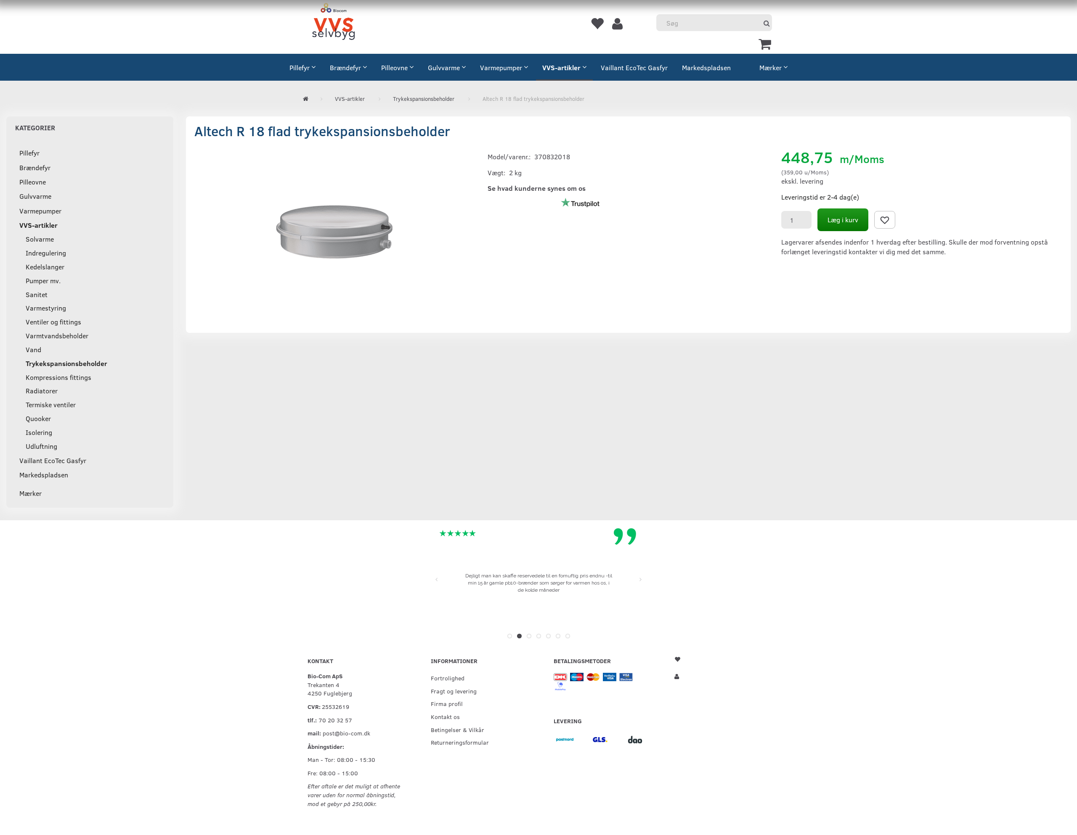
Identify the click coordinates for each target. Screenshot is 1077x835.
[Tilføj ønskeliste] (884, 220)
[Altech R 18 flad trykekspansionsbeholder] (334, 230)
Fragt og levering (454, 691)
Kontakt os (445, 716)
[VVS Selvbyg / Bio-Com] (333, 23)
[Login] (617, 23)
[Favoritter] (597, 23)
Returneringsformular (460, 742)
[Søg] (767, 23)
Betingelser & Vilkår (457, 729)
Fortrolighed (447, 678)
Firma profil (447, 703)
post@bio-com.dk (346, 733)
